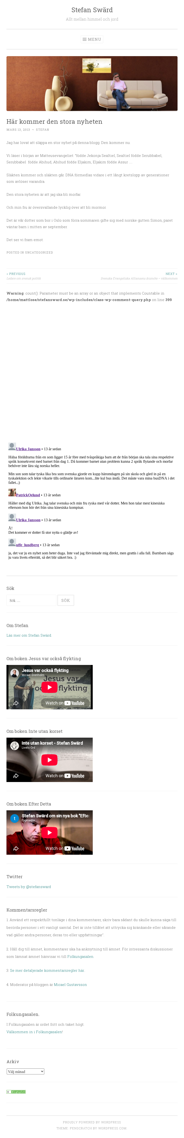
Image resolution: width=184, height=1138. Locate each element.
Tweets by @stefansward (28, 886)
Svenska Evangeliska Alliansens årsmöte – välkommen (139, 276)
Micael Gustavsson (70, 984)
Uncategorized (39, 252)
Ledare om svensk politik (23, 276)
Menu (94, 39)
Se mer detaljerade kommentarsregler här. (47, 970)
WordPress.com (112, 1128)
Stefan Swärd (92, 10)
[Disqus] (92, 369)
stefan (42, 129)
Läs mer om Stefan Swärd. (29, 635)
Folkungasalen (80, 956)
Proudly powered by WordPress (92, 1122)
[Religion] (16, 1092)
